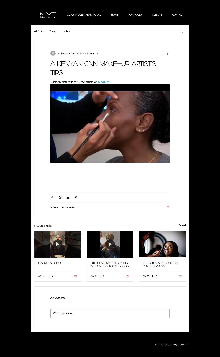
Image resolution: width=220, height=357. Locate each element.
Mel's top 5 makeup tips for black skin (160, 264)
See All (182, 225)
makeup (67, 31)
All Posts (38, 31)
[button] (181, 31)
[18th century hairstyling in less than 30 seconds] (110, 244)
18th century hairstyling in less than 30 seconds (110, 264)
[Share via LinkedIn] (67, 197)
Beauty (53, 31)
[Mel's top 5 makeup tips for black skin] (162, 244)
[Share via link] (75, 197)
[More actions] (168, 53)
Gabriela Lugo (49, 262)
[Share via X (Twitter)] (59, 197)
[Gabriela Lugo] (57, 244)
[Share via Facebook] (51, 197)
